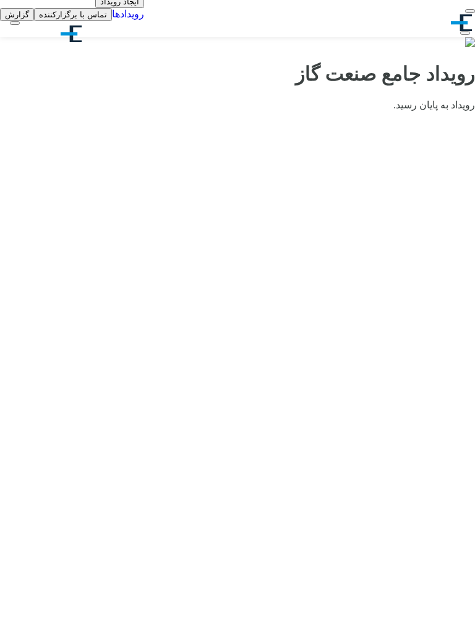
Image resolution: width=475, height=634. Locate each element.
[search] (465, 33)
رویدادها (128, 14)
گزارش (17, 14)
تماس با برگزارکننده (73, 14)
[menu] (470, 11)
